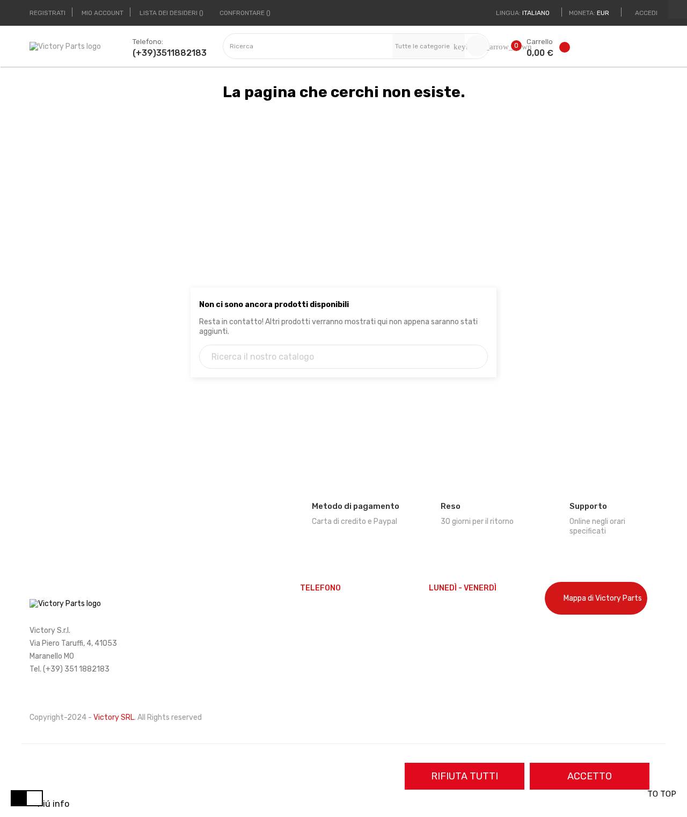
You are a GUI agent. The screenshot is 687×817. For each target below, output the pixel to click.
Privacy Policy (569, 655)
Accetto (589, 776)
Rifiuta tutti (464, 776)
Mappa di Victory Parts (603, 598)
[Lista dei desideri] (566, 49)
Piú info (53, 804)
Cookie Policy (567, 636)
